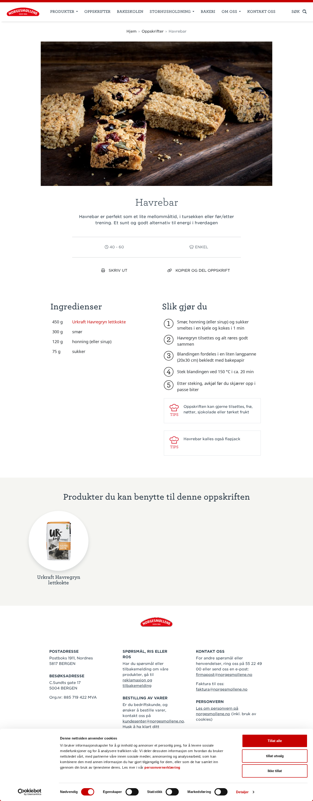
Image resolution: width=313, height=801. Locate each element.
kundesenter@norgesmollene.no (153, 721)
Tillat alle (275, 741)
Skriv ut (118, 270)
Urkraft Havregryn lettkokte (99, 322)
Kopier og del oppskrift (203, 270)
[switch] (132, 791)
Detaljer (242, 792)
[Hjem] (21, 12)
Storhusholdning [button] (171, 11)
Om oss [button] (230, 11)
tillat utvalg (275, 756)
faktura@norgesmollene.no (221, 689)
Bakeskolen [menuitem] (130, 11)
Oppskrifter (153, 31)
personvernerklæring (162, 767)
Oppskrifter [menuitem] (97, 11)
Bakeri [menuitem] (208, 11)
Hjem (131, 31)
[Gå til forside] (156, 621)
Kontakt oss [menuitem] (261, 11)
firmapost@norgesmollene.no (224, 674)
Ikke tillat (275, 771)
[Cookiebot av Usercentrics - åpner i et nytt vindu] (30, 792)
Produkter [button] (62, 11)
